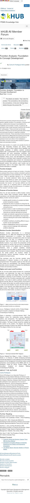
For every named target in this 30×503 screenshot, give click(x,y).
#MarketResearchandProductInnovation (10, 455)
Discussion (18, 45)
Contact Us (10, 8)
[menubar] (15, 9)
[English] (0, 1)
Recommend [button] (4, 75)
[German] (3, 1)
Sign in (26, 5)
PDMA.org (3, 8)
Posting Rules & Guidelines (8, 10)
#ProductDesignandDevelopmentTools (10, 453)
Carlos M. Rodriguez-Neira (17, 65)
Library (4, 48)
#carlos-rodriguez (4, 467)
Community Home (6, 45)
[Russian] (7, 1)
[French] (2, 1)
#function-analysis (5, 459)
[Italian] (4, 1)
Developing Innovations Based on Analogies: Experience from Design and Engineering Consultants (15, 444)
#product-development (6, 466)
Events (13, 48)
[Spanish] (8, 1)
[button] (28, 479)
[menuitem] (3, 8)
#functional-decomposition (7, 461)
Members (23, 48)
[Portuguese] (6, 1)
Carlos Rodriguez (5, 373)
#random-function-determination (8, 462)
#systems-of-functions (6, 464)
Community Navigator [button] (8, 38)
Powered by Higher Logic (15, 493)
